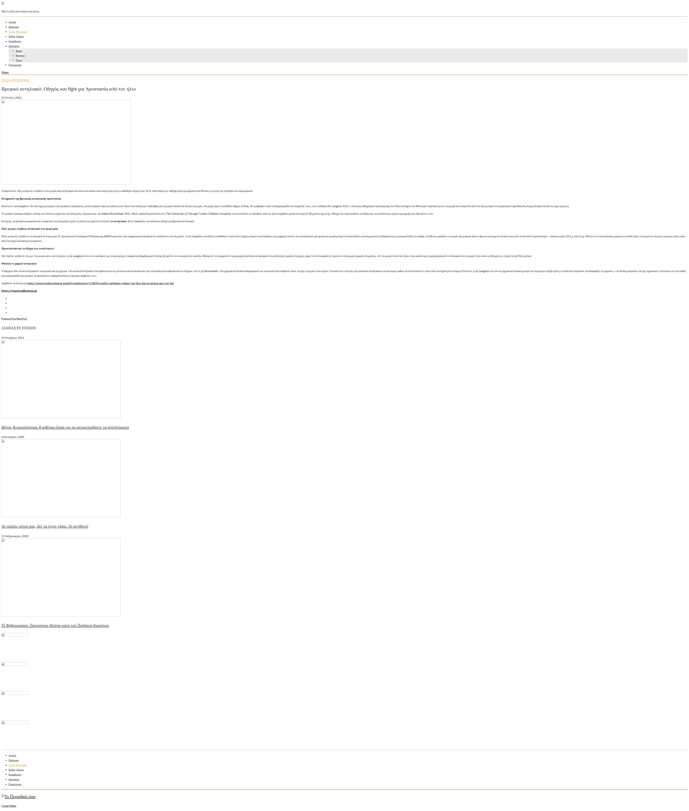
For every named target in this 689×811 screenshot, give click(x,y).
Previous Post (8, 318)
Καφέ (19, 50)
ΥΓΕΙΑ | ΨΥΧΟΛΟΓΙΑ (15, 80)
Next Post (22, 318)
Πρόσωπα (13, 27)
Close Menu (8, 805)
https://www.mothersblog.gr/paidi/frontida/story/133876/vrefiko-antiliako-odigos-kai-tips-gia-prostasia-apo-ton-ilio (100, 283)
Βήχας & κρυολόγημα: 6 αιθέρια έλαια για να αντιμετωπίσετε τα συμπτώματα (65, 427)
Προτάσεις (14, 46)
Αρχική (12, 22)
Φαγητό (20, 55)
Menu (5, 72)
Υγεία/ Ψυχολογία (18, 31)
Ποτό (19, 60)
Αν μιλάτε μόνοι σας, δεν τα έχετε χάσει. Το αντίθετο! (44, 526)
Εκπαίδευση (15, 41)
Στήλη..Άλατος (16, 36)
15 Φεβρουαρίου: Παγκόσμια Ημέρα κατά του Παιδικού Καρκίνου (55, 625)
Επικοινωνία (15, 65)
